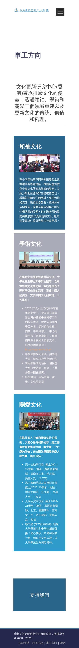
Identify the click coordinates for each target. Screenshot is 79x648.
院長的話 (38, 643)
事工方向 (51, 643)
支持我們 (39, 595)
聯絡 (62, 643)
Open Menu (60, 12)
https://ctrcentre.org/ (38, 349)
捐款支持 (24, 643)
